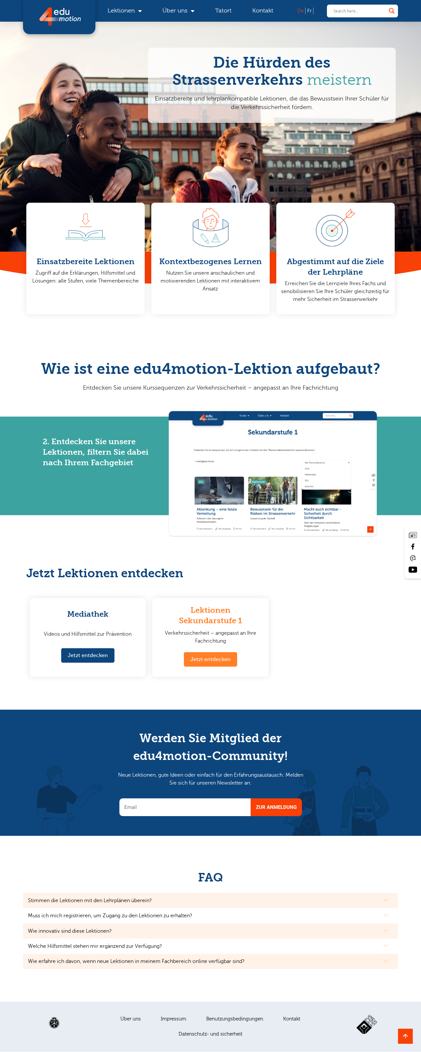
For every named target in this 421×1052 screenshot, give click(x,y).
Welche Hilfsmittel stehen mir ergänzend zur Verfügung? (95, 946)
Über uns (174, 10)
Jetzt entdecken (88, 655)
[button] (44, 534)
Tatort (223, 10)
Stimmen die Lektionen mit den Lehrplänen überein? (90, 900)
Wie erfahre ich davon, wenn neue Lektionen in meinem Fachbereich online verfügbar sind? (136, 961)
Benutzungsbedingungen (234, 1019)
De (300, 10)
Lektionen (121, 10)
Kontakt (262, 10)
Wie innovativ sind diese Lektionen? (70, 931)
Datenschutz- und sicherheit (210, 1034)
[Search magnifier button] (391, 10)
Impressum (173, 1019)
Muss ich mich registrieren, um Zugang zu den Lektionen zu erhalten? (110, 916)
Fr (309, 10)
